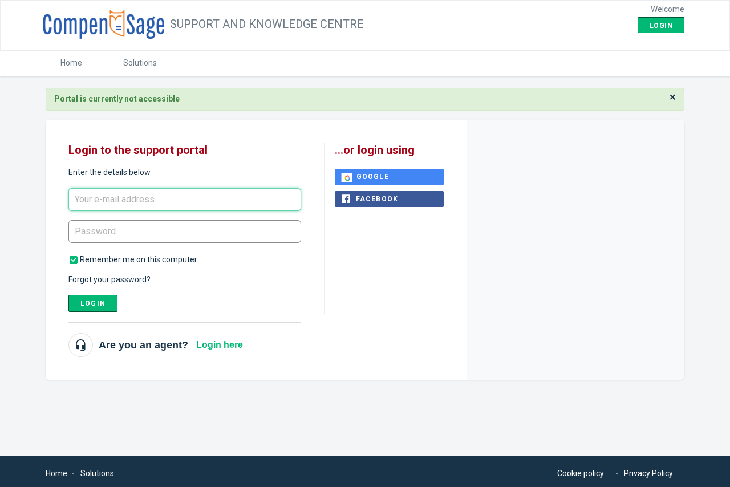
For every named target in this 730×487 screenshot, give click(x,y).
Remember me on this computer (138, 259)
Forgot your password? (109, 279)
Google (372, 177)
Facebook (377, 199)
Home (71, 62)
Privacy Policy (648, 473)
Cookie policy (580, 473)
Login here (219, 345)
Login (93, 303)
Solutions (140, 62)
